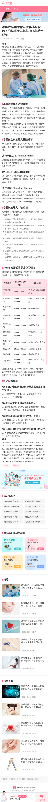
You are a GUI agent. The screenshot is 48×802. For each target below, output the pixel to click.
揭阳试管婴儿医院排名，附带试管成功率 (20, 517)
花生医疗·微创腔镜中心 (13, 506)
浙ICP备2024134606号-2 (29, 790)
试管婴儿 (5, 779)
